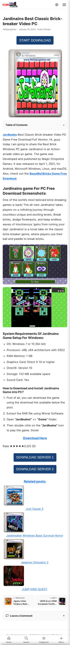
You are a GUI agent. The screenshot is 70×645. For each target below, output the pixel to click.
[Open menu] (64, 4)
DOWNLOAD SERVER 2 (35, 469)
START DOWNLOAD (35, 40)
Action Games (43, 29)
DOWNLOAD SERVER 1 (35, 457)
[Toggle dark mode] (56, 4)
